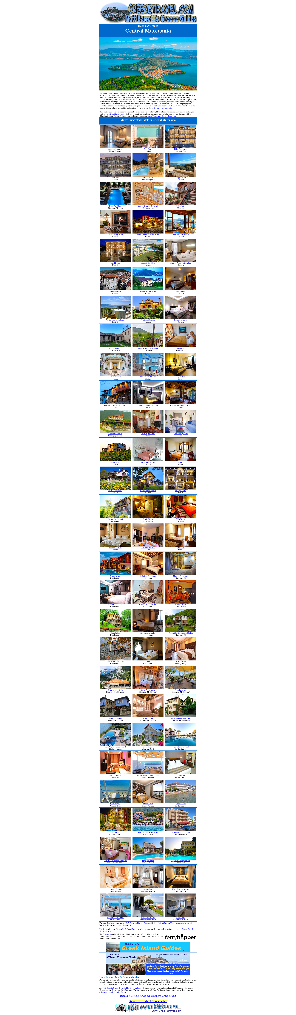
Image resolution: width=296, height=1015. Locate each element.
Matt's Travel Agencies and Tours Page (162, 116)
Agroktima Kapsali (115, 434)
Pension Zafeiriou (180, 320)
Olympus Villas (148, 861)
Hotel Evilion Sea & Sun (181, 832)
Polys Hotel (180, 206)
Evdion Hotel (115, 832)
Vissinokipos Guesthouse (115, 320)
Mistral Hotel (148, 804)
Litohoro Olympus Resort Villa (148, 206)
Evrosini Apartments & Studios (115, 861)
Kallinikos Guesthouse (148, 576)
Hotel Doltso (115, 263)
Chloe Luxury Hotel (115, 234)
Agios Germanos (115, 348)
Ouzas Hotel (115, 178)
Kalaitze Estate (115, 462)
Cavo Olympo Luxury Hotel (115, 747)
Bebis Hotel (180, 918)
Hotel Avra (181, 775)
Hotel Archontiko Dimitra (148, 462)
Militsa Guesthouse (115, 491)
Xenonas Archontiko (148, 633)
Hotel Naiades (181, 661)
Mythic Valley (148, 718)
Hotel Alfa (181, 548)
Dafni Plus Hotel (115, 206)
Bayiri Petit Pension (148, 690)
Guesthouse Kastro (148, 548)
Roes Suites (115, 633)
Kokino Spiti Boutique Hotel (180, 405)
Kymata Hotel (148, 889)
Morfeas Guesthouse (180, 576)
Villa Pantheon (180, 690)
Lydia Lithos (148, 519)
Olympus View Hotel (115, 690)
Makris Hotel (148, 178)
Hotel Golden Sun (148, 918)
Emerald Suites (115, 377)
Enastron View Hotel (148, 291)
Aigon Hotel (180, 462)
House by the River (148, 434)
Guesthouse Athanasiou (148, 605)
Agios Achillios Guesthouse (148, 348)
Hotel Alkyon (181, 804)
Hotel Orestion (115, 291)
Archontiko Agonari (115, 519)
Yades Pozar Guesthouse (115, 661)
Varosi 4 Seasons (115, 548)
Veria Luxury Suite (181, 434)
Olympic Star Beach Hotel (148, 832)
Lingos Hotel (180, 377)
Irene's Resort (115, 576)
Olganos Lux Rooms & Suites (115, 405)
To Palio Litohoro (115, 718)
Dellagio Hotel (180, 491)
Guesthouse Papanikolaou (180, 718)
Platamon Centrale (115, 889)
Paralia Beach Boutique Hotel (148, 775)
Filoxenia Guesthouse (181, 234)
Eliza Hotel (148, 149)
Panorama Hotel (115, 775)
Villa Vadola (180, 519)
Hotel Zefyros (115, 804)
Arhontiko (180, 348)
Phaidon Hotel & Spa (148, 377)
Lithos (148, 661)
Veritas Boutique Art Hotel (148, 405)
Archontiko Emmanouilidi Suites (181, 633)
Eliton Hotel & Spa (115, 605)
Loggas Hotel (181, 178)
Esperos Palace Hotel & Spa (180, 263)
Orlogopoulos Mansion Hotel (148, 234)
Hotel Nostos (180, 291)
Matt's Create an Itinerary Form (136, 923)
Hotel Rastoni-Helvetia (180, 889)
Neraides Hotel (180, 605)
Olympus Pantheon (115, 149)
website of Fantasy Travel (165, 923)
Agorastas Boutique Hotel (180, 861)
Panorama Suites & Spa (115, 918)
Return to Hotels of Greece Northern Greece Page (148, 995)
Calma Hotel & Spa (148, 263)
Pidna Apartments (180, 149)
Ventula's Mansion (148, 320)
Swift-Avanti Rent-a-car (131, 929)
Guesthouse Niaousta (148, 491)
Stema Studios (148, 747)
